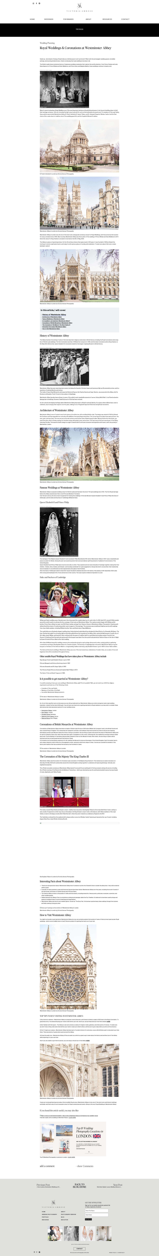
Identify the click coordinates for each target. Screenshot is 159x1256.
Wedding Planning (47, 43)
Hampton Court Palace (47, 716)
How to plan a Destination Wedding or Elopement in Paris (52, 1187)
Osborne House (45, 718)
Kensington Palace (46, 710)
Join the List (88, 1219)
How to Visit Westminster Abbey (51, 328)
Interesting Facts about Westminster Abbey (54, 326)
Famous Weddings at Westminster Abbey (53, 319)
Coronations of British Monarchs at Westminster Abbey (57, 323)
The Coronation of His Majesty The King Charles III (56, 325)
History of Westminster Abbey (54, 315)
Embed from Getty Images (46, 70)
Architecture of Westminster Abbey (52, 317)
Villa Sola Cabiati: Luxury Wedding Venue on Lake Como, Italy (113, 1187)
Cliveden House (45, 714)
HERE (108, 1021)
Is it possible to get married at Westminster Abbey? (56, 321)
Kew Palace (44, 712)
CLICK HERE (72, 1117)
